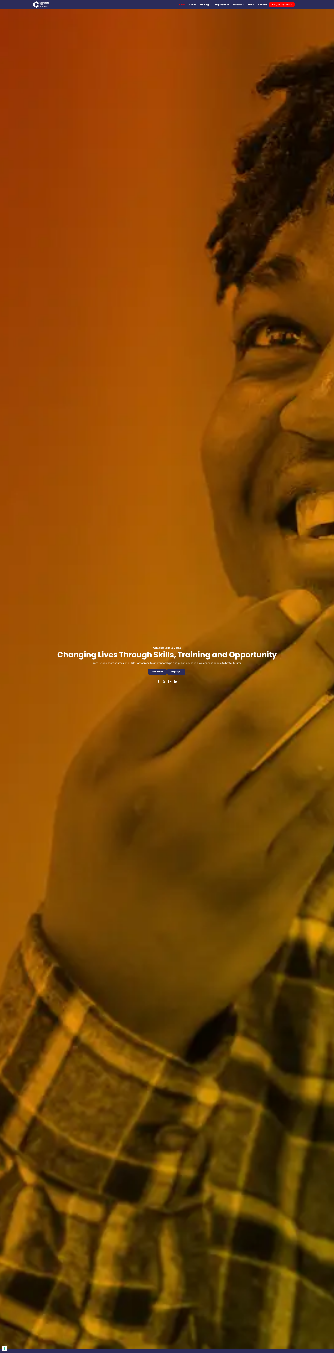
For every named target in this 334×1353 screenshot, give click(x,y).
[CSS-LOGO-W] (41, 2)
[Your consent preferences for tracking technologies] (4, 1348)
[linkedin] (175, 681)
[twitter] (164, 681)
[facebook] (158, 681)
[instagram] (169, 681)
